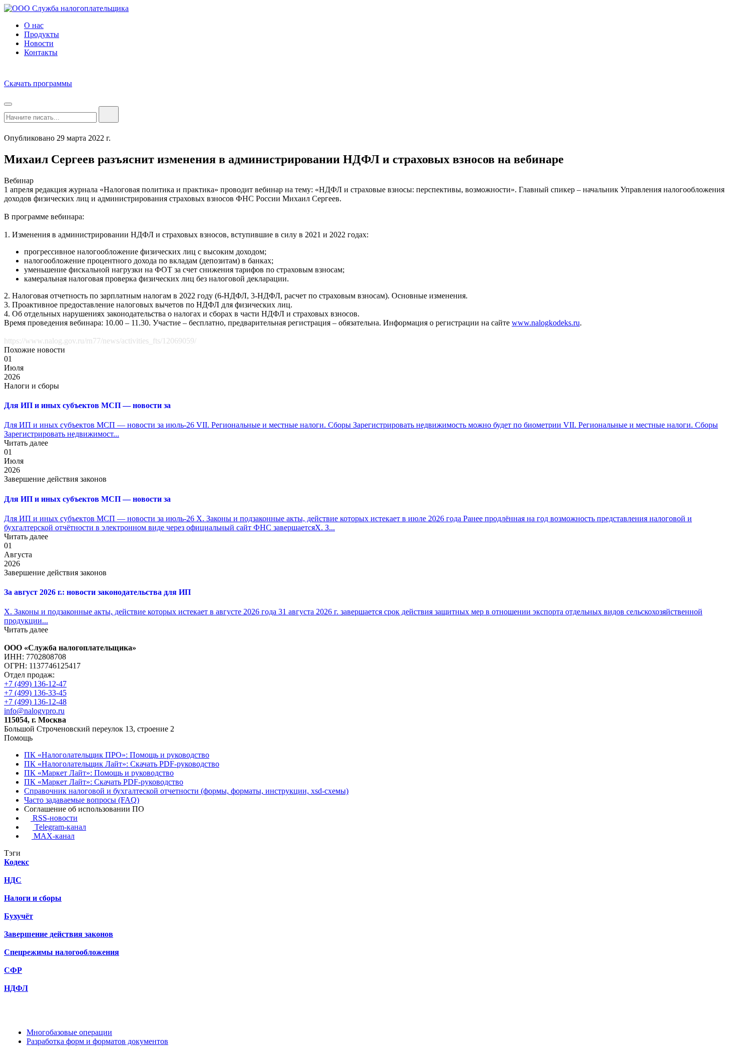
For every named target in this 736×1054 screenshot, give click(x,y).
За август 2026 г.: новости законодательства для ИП (97, 592)
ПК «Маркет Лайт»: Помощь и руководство (99, 773)
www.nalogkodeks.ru (546, 322)
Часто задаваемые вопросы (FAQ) (81, 800)
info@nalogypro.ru (34, 711)
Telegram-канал (59, 827)
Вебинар (19, 180)
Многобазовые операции (69, 1032)
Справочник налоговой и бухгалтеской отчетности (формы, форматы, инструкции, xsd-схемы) (186, 791)
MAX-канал (53, 836)
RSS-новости (54, 818)
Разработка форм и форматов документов (97, 1041)
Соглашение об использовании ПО (84, 809)
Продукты (41, 34)
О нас (34, 25)
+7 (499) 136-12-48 (35, 701)
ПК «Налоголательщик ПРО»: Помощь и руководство (116, 755)
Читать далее (26, 443)
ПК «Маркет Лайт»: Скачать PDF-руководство (103, 782)
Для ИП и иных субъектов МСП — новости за (87, 405)
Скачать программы (38, 83)
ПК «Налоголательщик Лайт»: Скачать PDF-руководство (121, 764)
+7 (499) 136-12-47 (35, 683)
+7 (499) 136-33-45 (35, 692)
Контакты (41, 52)
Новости (39, 43)
